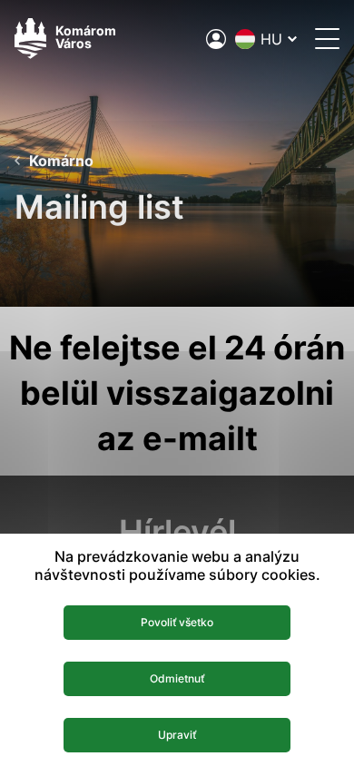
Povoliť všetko (177, 622)
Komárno (61, 161)
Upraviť (177, 734)
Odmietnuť (177, 678)
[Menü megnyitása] (327, 38)
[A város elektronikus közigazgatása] (216, 39)
